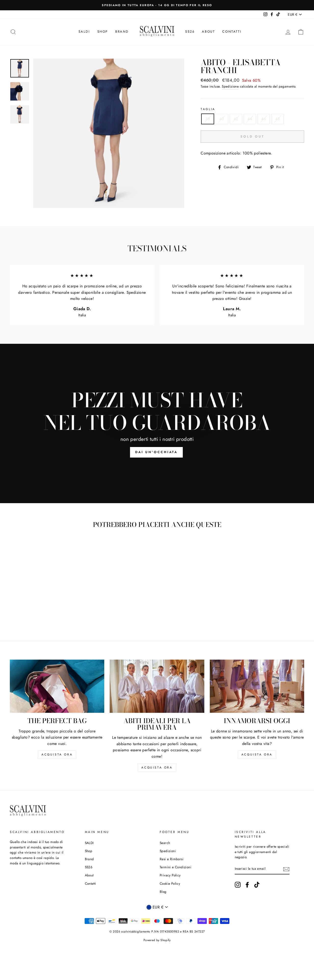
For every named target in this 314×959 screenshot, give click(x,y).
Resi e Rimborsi (171, 859)
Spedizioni (168, 850)
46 (263, 119)
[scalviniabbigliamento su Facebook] (247, 885)
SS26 (190, 31)
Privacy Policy (170, 875)
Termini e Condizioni (175, 867)
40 (221, 119)
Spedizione (230, 86)
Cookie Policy (170, 883)
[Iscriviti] (286, 869)
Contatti (231, 31)
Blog (163, 891)
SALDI (84, 31)
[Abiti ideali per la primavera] (157, 686)
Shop (102, 31)
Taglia (208, 109)
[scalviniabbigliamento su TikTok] (257, 885)
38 (207, 119)
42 (236, 119)
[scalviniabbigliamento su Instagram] (238, 885)
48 (277, 119)
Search (165, 842)
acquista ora (57, 754)
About (208, 31)
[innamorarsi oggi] (257, 686)
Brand (122, 31)
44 (250, 119)
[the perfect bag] (57, 686)
